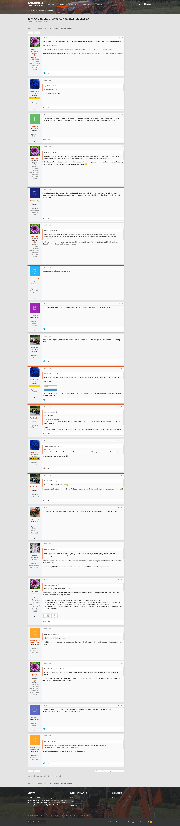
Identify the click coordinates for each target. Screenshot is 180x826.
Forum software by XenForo (46, 815)
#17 (122, 629)
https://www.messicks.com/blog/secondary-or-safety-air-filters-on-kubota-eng (83, 50)
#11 (122, 406)
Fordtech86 (34, 92)
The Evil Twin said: (50, 374)
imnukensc (35, 126)
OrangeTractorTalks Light (36, 822)
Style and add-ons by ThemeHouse (77, 815)
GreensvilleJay (35, 280)
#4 (123, 147)
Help (140, 822)
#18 (122, 663)
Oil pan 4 (34, 717)
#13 (122, 475)
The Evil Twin (34, 348)
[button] (80, 4)
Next (36, 33)
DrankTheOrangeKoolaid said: (54, 669)
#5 (123, 189)
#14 (122, 507)
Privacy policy (132, 822)
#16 (122, 579)
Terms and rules (121, 822)
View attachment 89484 (52, 419)
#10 (122, 368)
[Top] (148, 822)
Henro (34, 555)
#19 (122, 705)
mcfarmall (35, 519)
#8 (123, 304)
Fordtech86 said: (50, 412)
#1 (123, 38)
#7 (123, 267)
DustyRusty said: (50, 231)
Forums (72, 801)
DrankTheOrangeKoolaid (35, 641)
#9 (123, 336)
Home (71, 797)
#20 (122, 736)
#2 (123, 80)
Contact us (73, 805)
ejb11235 (32, 22)
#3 (123, 115)
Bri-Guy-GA (35, 315)
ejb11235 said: (49, 86)
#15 (122, 544)
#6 (123, 225)
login (113, 797)
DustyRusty (34, 201)
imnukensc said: (49, 152)
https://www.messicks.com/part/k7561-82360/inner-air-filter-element (97, 54)
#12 (122, 441)
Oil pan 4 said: (49, 742)
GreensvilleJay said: (51, 585)
